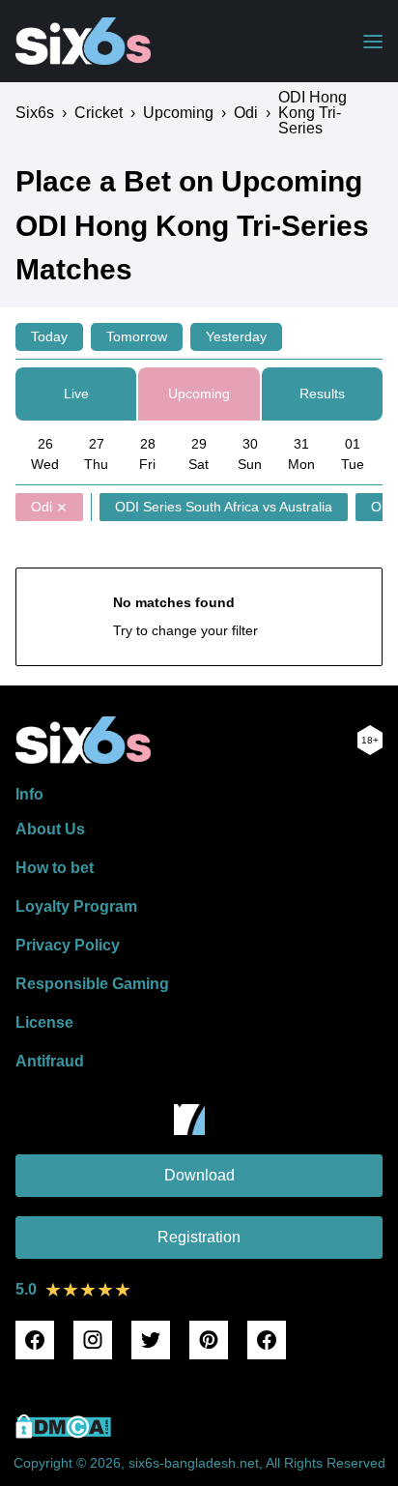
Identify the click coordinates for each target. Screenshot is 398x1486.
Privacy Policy (67, 945)
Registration (199, 1237)
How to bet (54, 868)
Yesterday (236, 336)
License (44, 1022)
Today (49, 336)
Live (76, 393)
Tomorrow (136, 336)
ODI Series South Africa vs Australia (223, 506)
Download (199, 1175)
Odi (41, 506)
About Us (50, 829)
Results (322, 393)
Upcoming (199, 393)
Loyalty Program (76, 906)
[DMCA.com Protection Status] (63, 1433)
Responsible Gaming (92, 984)
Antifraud (49, 1061)
